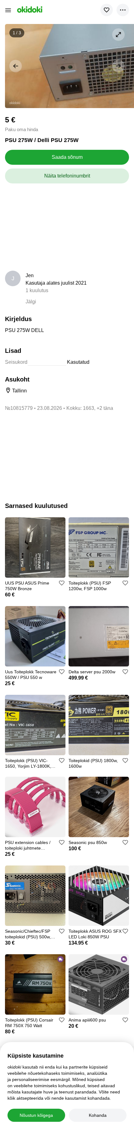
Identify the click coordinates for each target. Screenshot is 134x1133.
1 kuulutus (37, 290)
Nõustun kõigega (36, 1115)
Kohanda (98, 1115)
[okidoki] (29, 9)
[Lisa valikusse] (106, 10)
